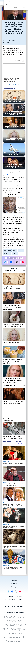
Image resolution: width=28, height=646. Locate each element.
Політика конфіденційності (14, 599)
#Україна (7, 253)
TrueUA (17, 174)
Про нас (14, 581)
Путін (16, 215)
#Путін (21, 250)
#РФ (14, 250)
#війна (15, 253)
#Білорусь (7, 250)
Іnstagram (7, 174)
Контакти (14, 584)
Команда (14, 587)
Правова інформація (14, 596)
